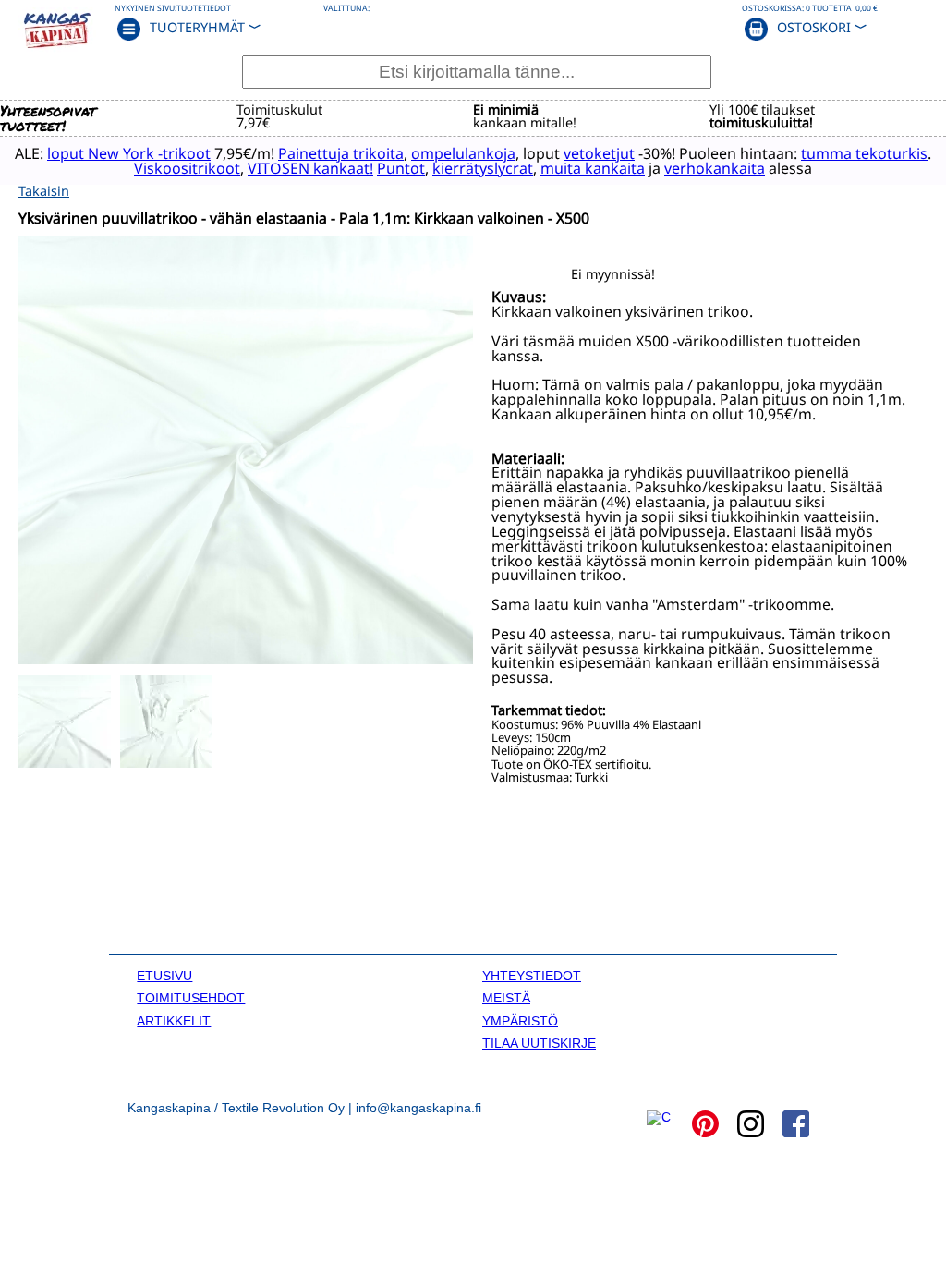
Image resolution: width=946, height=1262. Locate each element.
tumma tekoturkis (864, 153)
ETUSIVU (164, 975)
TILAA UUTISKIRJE (539, 1043)
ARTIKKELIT (174, 1020)
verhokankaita (714, 168)
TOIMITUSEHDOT (191, 997)
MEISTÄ (506, 997)
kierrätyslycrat (482, 168)
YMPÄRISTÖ (520, 1020)
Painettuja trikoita (341, 153)
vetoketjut (599, 153)
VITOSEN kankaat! (310, 168)
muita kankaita (592, 168)
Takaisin (43, 191)
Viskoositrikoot (187, 168)
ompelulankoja (463, 153)
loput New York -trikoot (129, 153)
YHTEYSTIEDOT (531, 975)
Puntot (401, 168)
